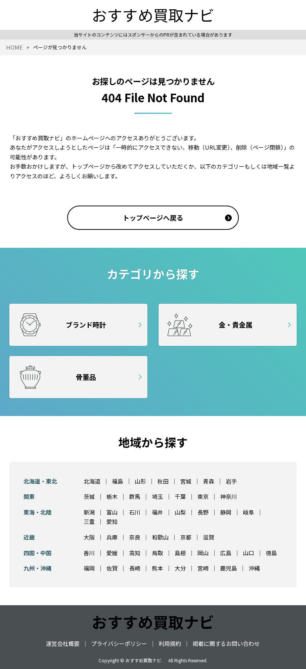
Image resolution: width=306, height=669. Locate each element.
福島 (117, 481)
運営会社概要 (62, 643)
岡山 (203, 553)
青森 (208, 481)
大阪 (89, 537)
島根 (180, 553)
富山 (112, 512)
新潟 (89, 512)
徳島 (271, 553)
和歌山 (160, 537)
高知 (134, 553)
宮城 (185, 481)
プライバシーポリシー (119, 643)
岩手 (231, 481)
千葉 (180, 496)
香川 (89, 553)
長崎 (134, 568)
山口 (248, 553)
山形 (140, 481)
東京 (203, 496)
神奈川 (228, 496)
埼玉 (157, 496)
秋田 (163, 481)
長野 (203, 512)
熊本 (157, 568)
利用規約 (170, 643)
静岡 (225, 512)
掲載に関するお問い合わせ (226, 643)
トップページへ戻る (153, 217)
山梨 (180, 512)
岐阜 (248, 512)
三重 (89, 521)
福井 (157, 512)
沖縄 (254, 568)
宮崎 (203, 568)
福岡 (89, 568)
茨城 (89, 496)
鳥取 (157, 553)
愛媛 (112, 553)
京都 (185, 537)
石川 (134, 512)
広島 (225, 553)
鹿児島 (228, 568)
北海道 (92, 481)
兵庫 (112, 537)
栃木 (112, 496)
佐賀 (112, 568)
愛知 (112, 521)
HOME (14, 47)
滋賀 (208, 537)
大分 (180, 568)
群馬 (134, 496)
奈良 (134, 537)
